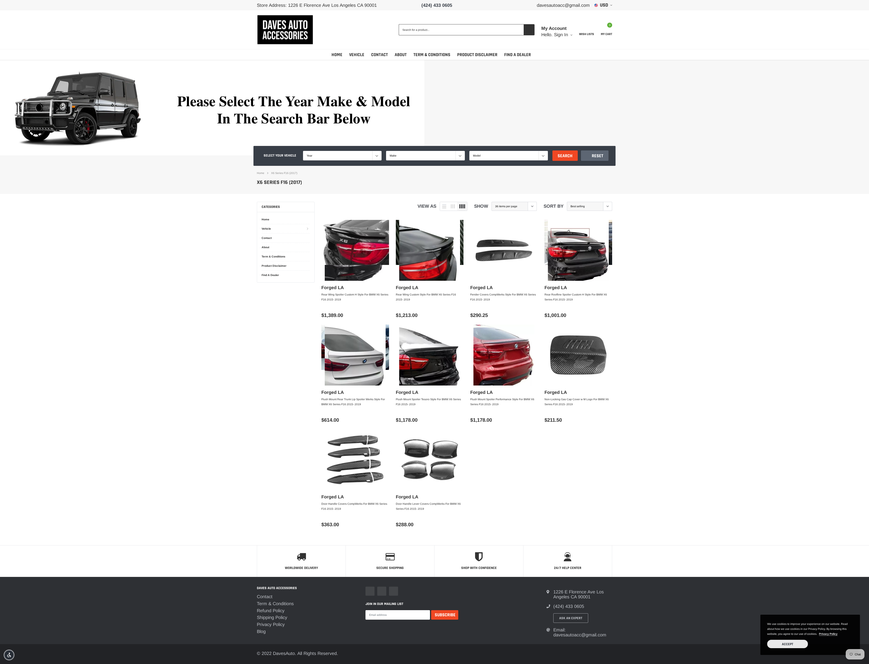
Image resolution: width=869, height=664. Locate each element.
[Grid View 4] (462, 206)
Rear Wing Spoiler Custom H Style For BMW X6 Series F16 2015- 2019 (354, 297)
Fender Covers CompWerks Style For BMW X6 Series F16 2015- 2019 (503, 297)
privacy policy (828, 633)
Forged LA (332, 287)
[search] (529, 29)
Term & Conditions (431, 55)
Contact (379, 55)
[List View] (444, 206)
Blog (261, 631)
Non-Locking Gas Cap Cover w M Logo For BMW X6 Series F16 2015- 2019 (576, 402)
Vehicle (356, 55)
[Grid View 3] (453, 206)
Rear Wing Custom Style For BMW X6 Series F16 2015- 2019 (426, 297)
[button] (9, 655)
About (401, 55)
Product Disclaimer (477, 55)
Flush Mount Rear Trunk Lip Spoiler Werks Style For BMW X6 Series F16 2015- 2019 (353, 402)
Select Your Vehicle (280, 155)
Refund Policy (270, 610)
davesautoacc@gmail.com (563, 5)
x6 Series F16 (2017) (284, 173)
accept (787, 644)
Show (481, 206)
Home (337, 55)
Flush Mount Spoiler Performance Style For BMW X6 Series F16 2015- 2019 (502, 402)
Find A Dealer (517, 55)
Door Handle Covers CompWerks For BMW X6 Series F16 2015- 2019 (354, 506)
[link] (355, 250)
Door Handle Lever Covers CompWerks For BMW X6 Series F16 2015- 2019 (428, 506)
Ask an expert (570, 618)
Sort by (553, 206)
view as (427, 206)
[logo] (285, 30)
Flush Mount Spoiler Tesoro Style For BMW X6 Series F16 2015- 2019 (428, 402)
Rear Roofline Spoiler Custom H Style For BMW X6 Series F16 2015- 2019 (575, 297)
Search (565, 156)
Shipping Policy (272, 617)
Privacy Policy (271, 624)
